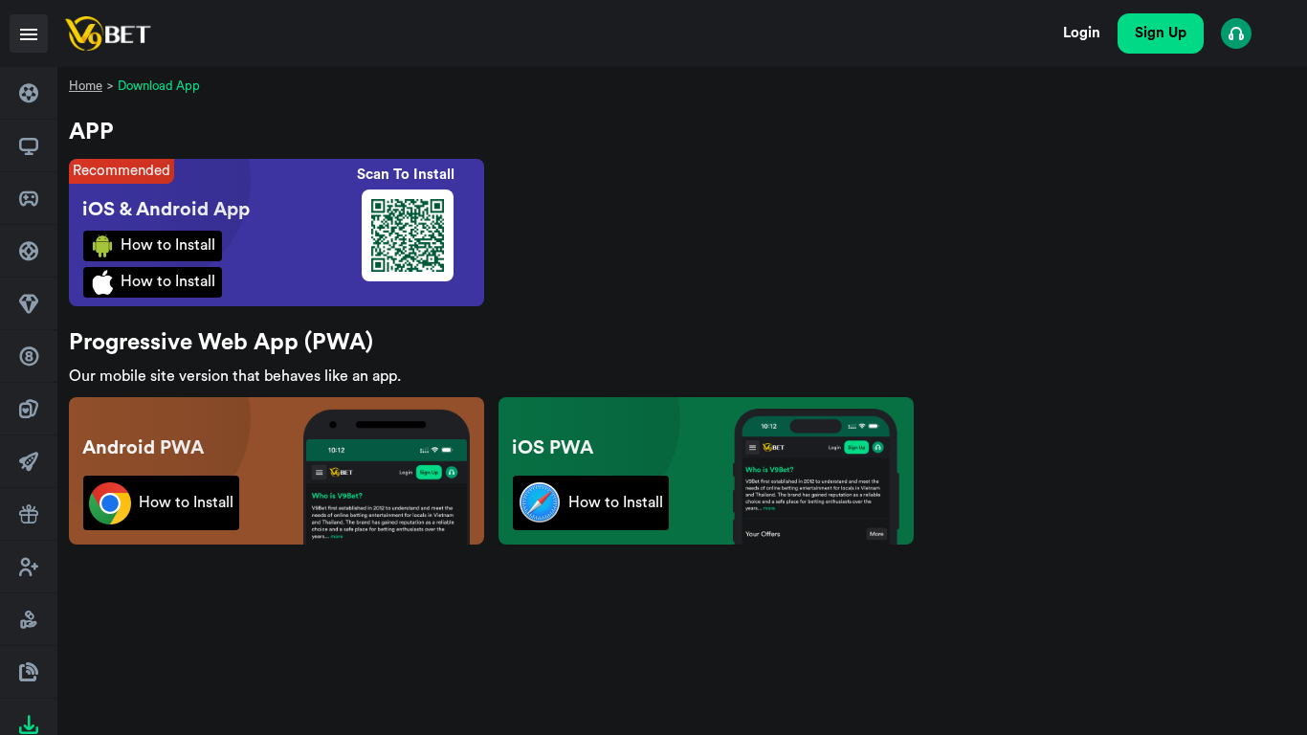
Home (85, 85)
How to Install (168, 245)
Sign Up (1160, 33)
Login (1081, 33)
